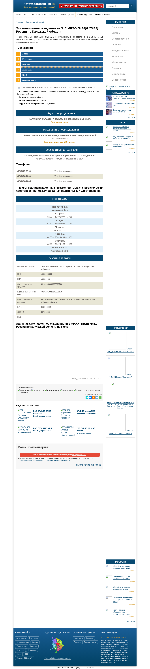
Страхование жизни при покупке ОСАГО (122, 111)
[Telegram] (96, 397)
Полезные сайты (90, 642)
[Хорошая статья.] (67, 390)
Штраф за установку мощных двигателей (122, 567)
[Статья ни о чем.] (24, 390)
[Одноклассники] (93, 397)
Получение (118, 27)
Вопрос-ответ (119, 80)
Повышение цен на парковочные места (121, 578)
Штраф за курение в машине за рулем (121, 588)
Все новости (131, 621)
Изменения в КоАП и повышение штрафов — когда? (122, 128)
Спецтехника (119, 74)
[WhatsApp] (100, 397)
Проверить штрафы (103, 15)
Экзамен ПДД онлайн (85, 15)
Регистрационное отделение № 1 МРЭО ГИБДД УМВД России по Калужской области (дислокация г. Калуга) (120, 405)
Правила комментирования (88, 465)
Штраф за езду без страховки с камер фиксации (124, 97)
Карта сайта (78, 638)
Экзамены (117, 68)
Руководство (28, 59)
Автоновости (28, 15)
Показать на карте (59, 122)
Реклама (77, 642)
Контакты (89, 638)
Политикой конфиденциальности (57, 460)
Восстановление (120, 39)
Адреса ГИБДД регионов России (57, 658)
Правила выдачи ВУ (66, 15)
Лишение (116, 44)
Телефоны (27, 70)
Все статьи (131, 117)
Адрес (25, 54)
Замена (116, 33)
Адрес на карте (29, 80)
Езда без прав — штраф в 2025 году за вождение (123, 137)
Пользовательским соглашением (30, 460)
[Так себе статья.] (38, 390)
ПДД (26, 654)
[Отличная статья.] (81, 390)
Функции (26, 64)
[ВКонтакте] (90, 397)
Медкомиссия (119, 62)
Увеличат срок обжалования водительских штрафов (123, 612)
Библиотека (41, 15)
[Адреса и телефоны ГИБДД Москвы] (57, 653)
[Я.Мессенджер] (87, 397)
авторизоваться (79, 455)
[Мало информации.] (52, 390)
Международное (120, 50)
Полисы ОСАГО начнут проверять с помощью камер (123, 599)
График (25, 75)
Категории (117, 56)
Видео (19, 654)
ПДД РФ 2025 (52, 15)
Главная (18, 15)
